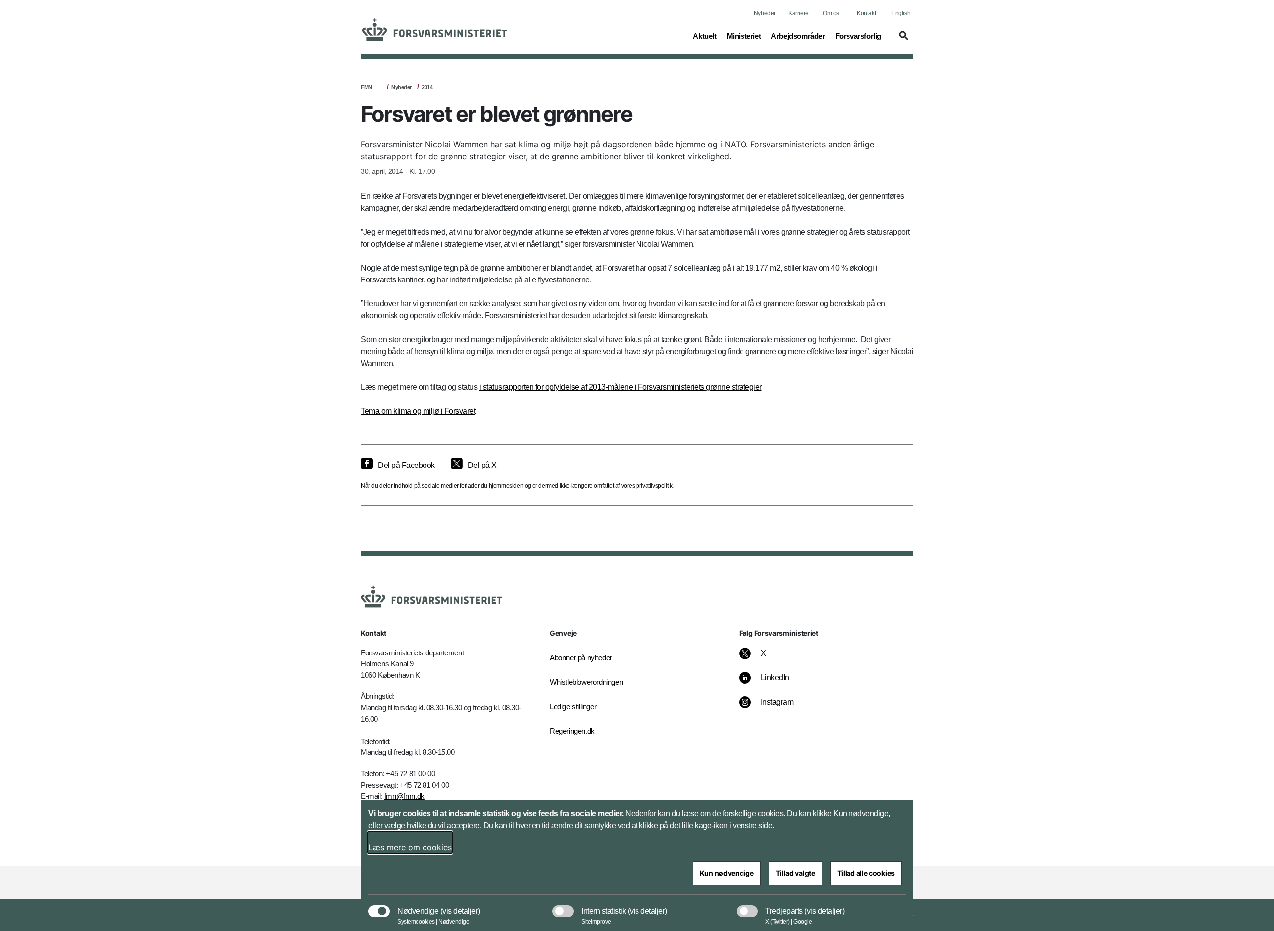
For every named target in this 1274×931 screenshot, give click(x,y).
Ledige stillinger (573, 706)
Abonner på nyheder (581, 657)
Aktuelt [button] (704, 35)
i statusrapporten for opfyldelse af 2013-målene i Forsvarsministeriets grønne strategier (620, 387)
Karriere (798, 13)
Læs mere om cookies (410, 847)
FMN (366, 87)
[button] (902, 40)
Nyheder (765, 13)
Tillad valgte (795, 873)
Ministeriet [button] (744, 35)
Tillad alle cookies (866, 873)
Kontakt (866, 13)
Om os (831, 13)
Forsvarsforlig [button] (858, 35)
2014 (427, 87)
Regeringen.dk (572, 731)
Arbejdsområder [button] (798, 35)
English (900, 13)
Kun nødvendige (727, 873)
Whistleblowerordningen (586, 682)
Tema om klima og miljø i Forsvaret (418, 411)
